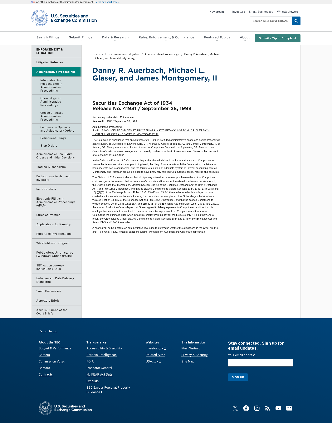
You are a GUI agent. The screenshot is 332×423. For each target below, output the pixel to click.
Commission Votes (52, 361)
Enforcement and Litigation (122, 54)
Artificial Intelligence (101, 355)
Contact (44, 368)
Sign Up (238, 377)
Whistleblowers (288, 11)
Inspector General (99, 368)
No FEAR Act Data (99, 374)
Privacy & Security (194, 355)
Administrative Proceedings (161, 54)
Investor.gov (154, 348)
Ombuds (92, 381)
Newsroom (216, 11)
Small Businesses (261, 11)
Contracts (46, 374)
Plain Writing (190, 348)
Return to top (48, 331)
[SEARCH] (296, 21)
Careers (44, 355)
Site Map (187, 361)
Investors (238, 11)
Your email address (241, 355)
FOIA (90, 361)
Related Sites (155, 355)
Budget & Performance (55, 348)
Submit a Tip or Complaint (277, 38)
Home (96, 54)
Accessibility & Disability (104, 348)
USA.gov (152, 361)
